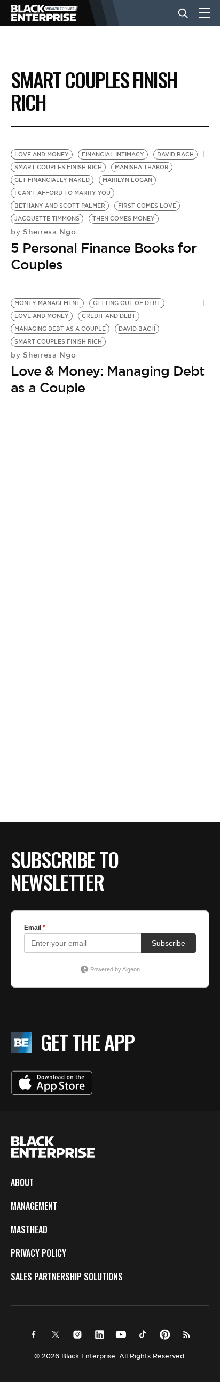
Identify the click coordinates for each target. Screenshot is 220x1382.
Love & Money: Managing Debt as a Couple (107, 379)
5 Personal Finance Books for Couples (103, 256)
